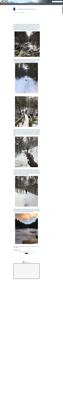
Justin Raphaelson (31, 251)
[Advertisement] (45, 23)
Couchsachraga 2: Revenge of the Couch (26, 9)
